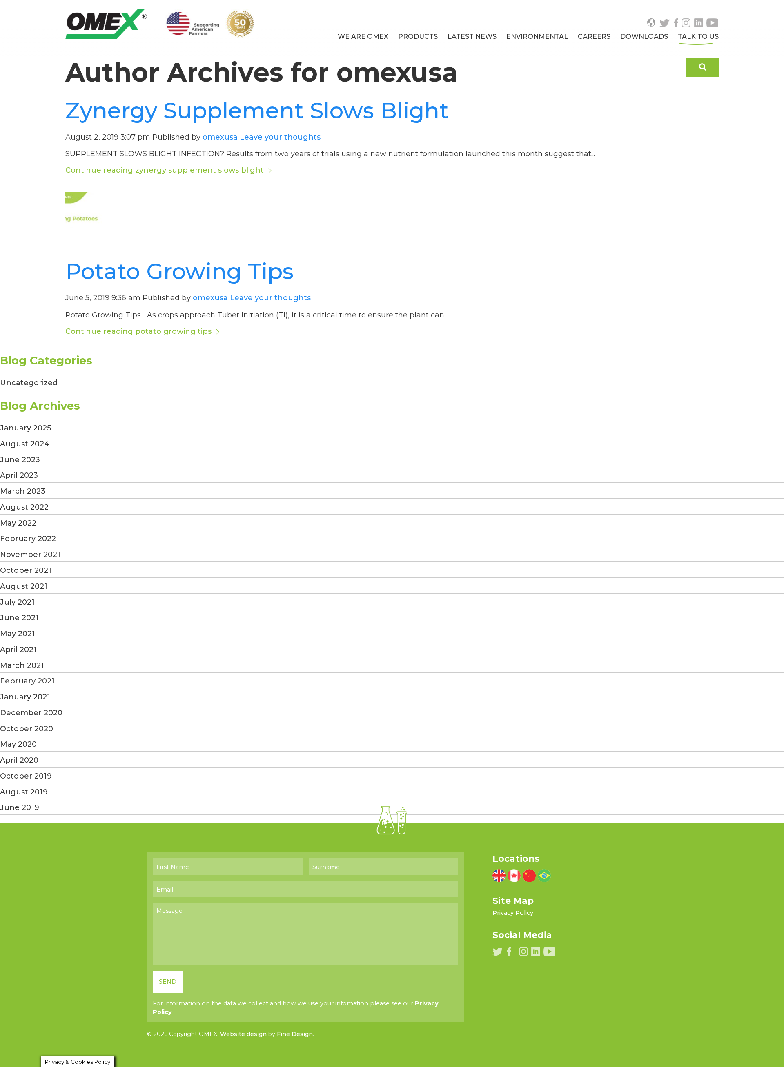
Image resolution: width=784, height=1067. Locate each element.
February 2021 (27, 681)
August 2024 (24, 443)
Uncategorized (29, 382)
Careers (594, 36)
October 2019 (26, 776)
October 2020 (26, 728)
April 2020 (19, 760)
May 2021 (17, 633)
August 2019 (24, 791)
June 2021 (19, 617)
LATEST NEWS (472, 36)
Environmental (537, 36)
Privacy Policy (512, 912)
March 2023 (22, 491)
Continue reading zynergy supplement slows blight (165, 170)
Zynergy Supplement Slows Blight (257, 110)
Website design (243, 1034)
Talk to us (698, 36)
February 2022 (28, 538)
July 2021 (17, 602)
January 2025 (25, 428)
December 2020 (31, 712)
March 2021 (22, 665)
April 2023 (19, 475)
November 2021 (30, 554)
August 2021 (23, 586)
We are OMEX (363, 36)
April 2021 (18, 649)
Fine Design (295, 1034)
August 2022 (24, 507)
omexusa (220, 137)
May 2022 (18, 523)
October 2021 (25, 570)
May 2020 (18, 744)
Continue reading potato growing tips (139, 331)
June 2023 (20, 459)
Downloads (644, 36)
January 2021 (25, 696)
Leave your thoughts (280, 137)
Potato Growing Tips (179, 271)
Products (418, 36)
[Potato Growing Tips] (89, 215)
